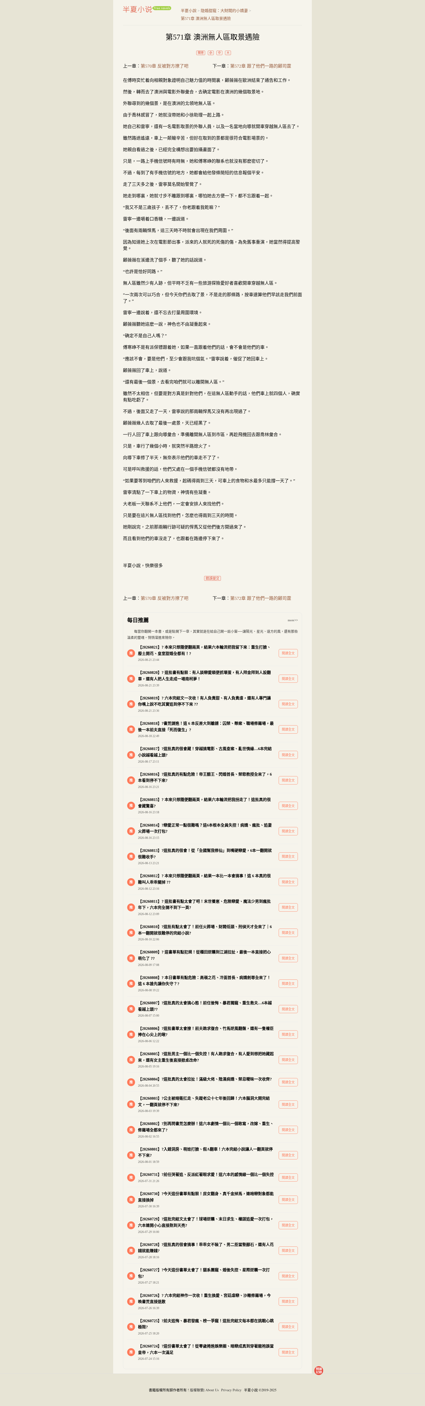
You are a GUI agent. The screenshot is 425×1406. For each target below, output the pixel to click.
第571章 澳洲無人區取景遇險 (206, 18)
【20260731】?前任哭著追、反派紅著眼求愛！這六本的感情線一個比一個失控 (206, 1174)
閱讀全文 (288, 653)
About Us (212, 1390)
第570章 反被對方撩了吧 (164, 66)
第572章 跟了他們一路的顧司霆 (260, 66)
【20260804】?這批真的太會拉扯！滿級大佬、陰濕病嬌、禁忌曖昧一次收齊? (205, 1079)
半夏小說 (147, 9)
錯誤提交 (212, 578)
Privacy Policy (231, 1390)
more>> (293, 620)
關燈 (201, 53)
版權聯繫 (197, 1390)
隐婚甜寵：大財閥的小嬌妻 (224, 11)
